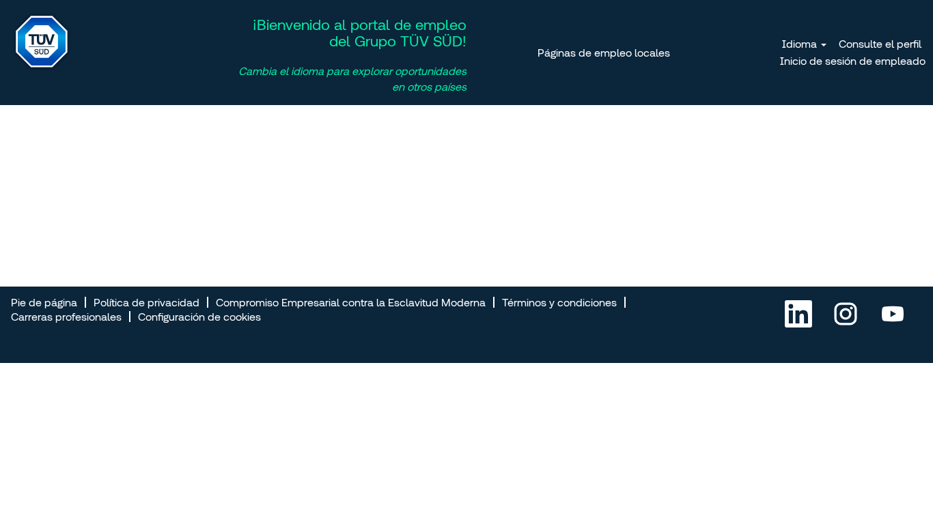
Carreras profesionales (66, 316)
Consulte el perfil (880, 44)
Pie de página (44, 302)
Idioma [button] (801, 44)
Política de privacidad (146, 302)
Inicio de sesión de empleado (852, 61)
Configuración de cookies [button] (199, 316)
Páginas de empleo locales (604, 52)
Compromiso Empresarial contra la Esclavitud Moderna (351, 302)
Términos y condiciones (559, 302)
